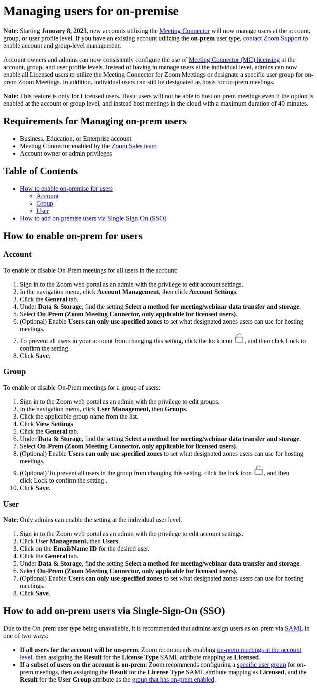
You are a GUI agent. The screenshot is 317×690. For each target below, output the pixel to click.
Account (47, 195)
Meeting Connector (184, 30)
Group (44, 203)
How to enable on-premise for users (66, 188)
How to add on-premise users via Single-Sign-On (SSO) (93, 218)
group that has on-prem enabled (173, 679)
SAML (294, 628)
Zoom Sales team (133, 145)
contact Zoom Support (272, 38)
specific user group (261, 664)
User (42, 210)
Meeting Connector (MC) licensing (234, 59)
